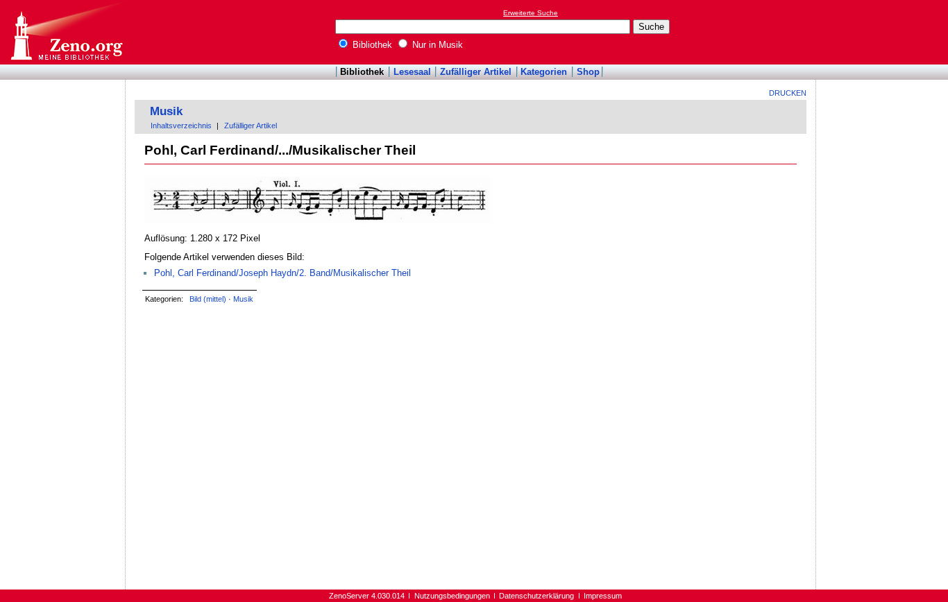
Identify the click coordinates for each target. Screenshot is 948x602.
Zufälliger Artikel (475, 72)
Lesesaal (412, 72)
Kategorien (543, 72)
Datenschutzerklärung (536, 596)
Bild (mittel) (207, 299)
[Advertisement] (884, 32)
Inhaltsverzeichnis (181, 125)
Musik (166, 111)
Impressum (603, 596)
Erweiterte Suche (530, 13)
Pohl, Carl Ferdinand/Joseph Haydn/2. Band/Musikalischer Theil (282, 273)
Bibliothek (371, 45)
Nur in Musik (436, 45)
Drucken (787, 93)
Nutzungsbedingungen (452, 596)
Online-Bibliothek (66, 32)
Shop (588, 72)
